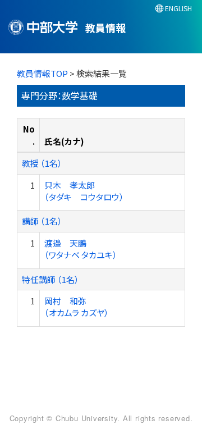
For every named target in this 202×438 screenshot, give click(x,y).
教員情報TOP (42, 73)
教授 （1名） (42, 163)
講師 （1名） (42, 221)
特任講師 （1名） (50, 279)
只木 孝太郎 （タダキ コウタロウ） (84, 191)
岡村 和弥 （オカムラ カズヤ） (76, 306)
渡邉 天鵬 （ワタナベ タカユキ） (80, 249)
